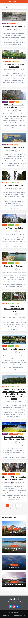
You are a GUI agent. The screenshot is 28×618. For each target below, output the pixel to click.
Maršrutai (11, 182)
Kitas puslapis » (14, 509)
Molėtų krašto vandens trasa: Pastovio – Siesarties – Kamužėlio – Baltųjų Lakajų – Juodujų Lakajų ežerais (14, 394)
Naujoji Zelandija (13, 433)
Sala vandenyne (14, 567)
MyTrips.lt (14, 599)
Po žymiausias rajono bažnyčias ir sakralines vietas (14, 309)
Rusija (10, 144)
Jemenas (11, 101)
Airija (3, 61)
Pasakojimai (10, 61)
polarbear (18, 69)
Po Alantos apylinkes (14, 228)
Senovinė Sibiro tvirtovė (14, 147)
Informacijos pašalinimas (18, 615)
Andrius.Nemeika (17, 482)
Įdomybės (4, 23)
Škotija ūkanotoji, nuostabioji (14, 584)
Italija (10, 528)
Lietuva (4, 182)
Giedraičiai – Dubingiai (14, 266)
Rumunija (11, 23)
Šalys (17, 23)
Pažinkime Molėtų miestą (14, 349)
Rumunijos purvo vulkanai (14, 26)
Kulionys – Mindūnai (14, 185)
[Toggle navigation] (1, 1)
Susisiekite (6, 615)
